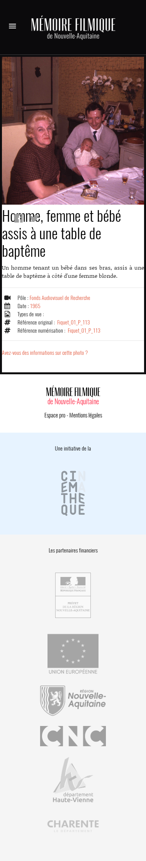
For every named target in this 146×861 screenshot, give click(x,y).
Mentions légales (85, 415)
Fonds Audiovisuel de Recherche (60, 298)
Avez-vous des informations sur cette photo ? (45, 352)
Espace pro (54, 415)
